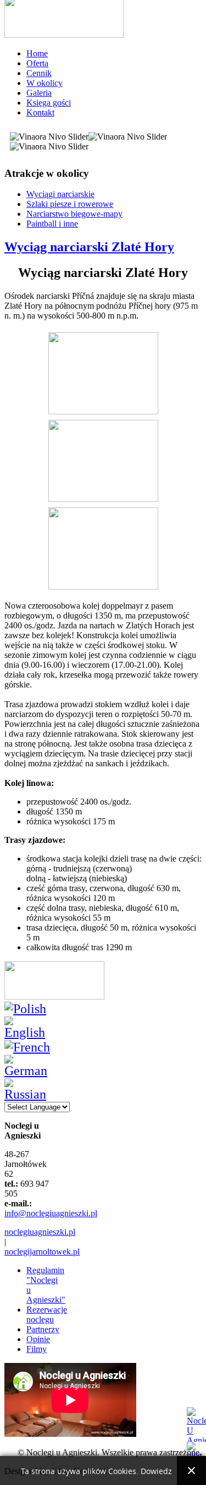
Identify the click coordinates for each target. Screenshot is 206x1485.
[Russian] (29, 1094)
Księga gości (48, 102)
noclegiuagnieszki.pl (39, 1231)
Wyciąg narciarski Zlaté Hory (89, 247)
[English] (29, 1032)
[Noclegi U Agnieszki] (196, 1424)
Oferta (37, 63)
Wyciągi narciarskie (60, 194)
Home (37, 53)
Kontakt (40, 112)
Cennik (39, 73)
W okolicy (44, 83)
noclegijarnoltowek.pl (42, 1251)
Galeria (39, 92)
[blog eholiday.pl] (196, 1449)
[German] (29, 1070)
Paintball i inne (52, 223)
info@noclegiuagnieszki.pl (50, 1213)
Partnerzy (42, 1329)
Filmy (36, 1349)
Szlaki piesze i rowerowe (69, 204)
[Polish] (25, 1008)
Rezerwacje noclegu (46, 1314)
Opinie (38, 1339)
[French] (27, 1047)
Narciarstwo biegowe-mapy (74, 213)
